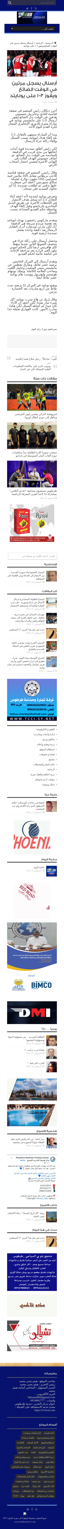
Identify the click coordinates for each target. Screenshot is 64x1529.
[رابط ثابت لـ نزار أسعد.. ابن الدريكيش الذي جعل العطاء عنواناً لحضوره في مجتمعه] (51, 1147)
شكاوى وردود (48, 739)
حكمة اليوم (39, 867)
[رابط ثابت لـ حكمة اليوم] (51, 875)
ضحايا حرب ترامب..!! (34, 1050)
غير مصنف (36, 1481)
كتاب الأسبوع (49, 1486)
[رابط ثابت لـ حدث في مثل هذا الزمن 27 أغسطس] (51, 638)
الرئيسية (49, 43)
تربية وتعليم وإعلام (46, 744)
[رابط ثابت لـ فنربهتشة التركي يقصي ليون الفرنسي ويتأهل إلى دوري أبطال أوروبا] (32, 410)
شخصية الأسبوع (47, 1472)
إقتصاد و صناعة (28, 1438)
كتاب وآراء (36, 1486)
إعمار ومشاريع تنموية (45, 1438)
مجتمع (52, 759)
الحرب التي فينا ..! (36, 1063)
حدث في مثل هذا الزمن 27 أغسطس (26, 629)
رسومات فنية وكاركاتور (21, 1467)
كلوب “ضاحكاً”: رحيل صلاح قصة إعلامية (36, 357)
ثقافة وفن (50, 1462)
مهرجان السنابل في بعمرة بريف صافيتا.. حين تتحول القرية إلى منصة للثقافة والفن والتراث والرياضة (27, 617)
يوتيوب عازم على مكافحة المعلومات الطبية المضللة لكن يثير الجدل (32, 366)
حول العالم (37, 1467)
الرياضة (39, 43)
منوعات (16, 1491)
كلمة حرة (25, 1486)
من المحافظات (28, 1491)
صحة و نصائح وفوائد (46, 1476)
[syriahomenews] (32, 21)
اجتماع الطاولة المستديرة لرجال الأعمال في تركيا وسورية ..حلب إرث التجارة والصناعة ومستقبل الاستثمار (27, 602)
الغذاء (33, 1452)
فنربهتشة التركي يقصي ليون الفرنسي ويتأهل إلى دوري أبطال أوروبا (36, 415)
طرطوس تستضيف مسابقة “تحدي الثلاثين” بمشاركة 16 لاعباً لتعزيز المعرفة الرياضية (33, 492)
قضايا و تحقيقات (47, 754)
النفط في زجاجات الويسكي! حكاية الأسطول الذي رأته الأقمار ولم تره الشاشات (28, 805)
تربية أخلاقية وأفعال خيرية (42, 774)
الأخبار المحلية (32, 1443)
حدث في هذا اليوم (21, 1462)
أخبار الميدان (49, 1433)
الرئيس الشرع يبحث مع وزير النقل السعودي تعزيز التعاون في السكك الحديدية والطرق (28, 645)
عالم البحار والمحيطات (44, 764)
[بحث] (9, 2)
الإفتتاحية (20, 1443)
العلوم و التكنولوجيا (46, 729)
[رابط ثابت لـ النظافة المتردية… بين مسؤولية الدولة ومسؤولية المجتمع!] (51, 1045)
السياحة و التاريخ (23, 1447)
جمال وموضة (48, 784)
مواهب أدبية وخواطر (45, 779)
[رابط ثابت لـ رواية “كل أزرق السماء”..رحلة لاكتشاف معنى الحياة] (51, 1221)
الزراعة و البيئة (39, 1447)
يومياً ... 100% (18, 1496)
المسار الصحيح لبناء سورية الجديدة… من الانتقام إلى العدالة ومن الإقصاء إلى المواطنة (25, 575)
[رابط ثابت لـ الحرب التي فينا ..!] (51, 1071)
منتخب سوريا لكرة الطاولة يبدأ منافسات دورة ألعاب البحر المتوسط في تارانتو (34, 454)
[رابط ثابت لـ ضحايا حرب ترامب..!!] (51, 1058)
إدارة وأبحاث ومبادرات (44, 734)
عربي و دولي (49, 1481)
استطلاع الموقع (47, 749)
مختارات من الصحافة (45, 1491)
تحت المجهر (23, 1452)
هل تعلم (31, 1496)
